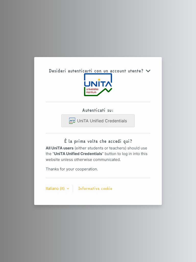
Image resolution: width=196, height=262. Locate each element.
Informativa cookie (95, 188)
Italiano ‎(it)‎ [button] (56, 188)
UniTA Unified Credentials (102, 120)
